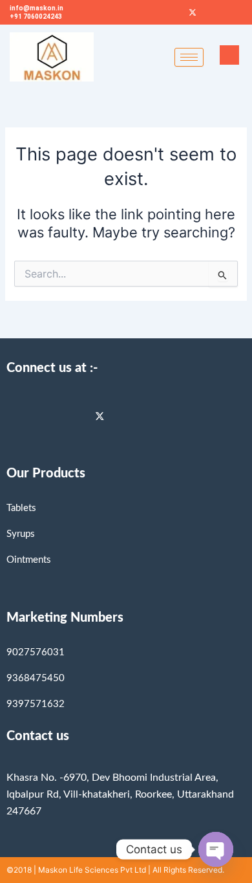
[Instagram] (48, 416)
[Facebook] (170, 12)
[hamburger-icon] (189, 57)
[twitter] (104, 416)
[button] (229, 55)
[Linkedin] (76, 416)
